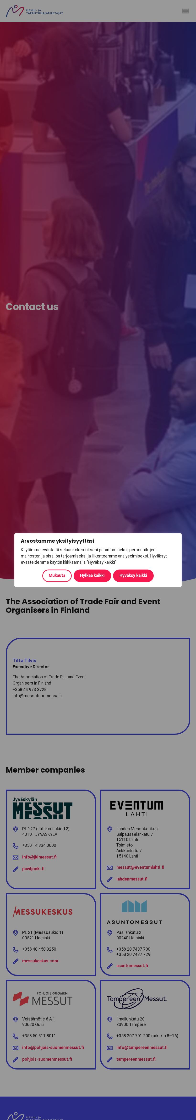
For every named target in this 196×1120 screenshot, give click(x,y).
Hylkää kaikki (92, 575)
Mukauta (57, 575)
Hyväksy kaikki (133, 575)
